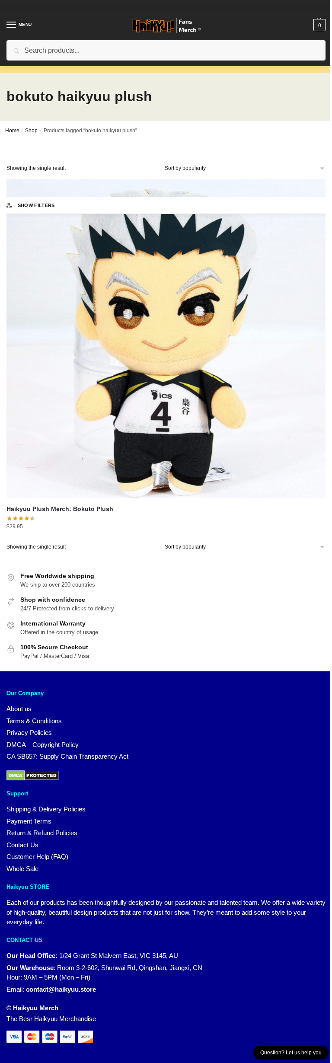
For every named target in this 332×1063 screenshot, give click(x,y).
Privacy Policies (29, 732)
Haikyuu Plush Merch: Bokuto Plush (59, 508)
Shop (31, 131)
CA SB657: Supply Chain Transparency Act (67, 756)
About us (19, 708)
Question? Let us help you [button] (291, 1053)
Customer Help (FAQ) (37, 856)
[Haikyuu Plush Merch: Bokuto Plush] (166, 338)
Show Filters (36, 205)
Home (12, 131)
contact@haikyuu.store (61, 989)
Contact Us (22, 845)
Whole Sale (22, 868)
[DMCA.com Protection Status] (32, 775)
